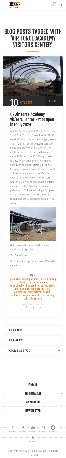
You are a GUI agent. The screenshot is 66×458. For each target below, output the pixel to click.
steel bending (48, 279)
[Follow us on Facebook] (23, 428)
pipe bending (41, 282)
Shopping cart (54, 4)
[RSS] (33, 438)
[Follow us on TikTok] (53, 428)
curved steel (47, 285)
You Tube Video (19, 255)
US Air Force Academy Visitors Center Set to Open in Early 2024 (32, 119)
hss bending (32, 285)
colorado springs (33, 298)
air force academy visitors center (32, 292)
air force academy (20, 295)
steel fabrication (40, 289)
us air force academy (42, 295)
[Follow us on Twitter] (13, 428)
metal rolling (22, 289)
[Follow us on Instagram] (43, 428)
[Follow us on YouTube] (33, 428)
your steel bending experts (24, 279)
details (52, 101)
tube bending (17, 285)
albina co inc (25, 282)
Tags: (33, 275)
